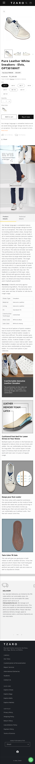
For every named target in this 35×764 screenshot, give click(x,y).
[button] (26, 3)
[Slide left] (2, 54)
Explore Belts (8, 698)
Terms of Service (9, 733)
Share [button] (5, 139)
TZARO (20, 760)
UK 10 (13, 90)
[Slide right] (33, 54)
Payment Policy (9, 729)
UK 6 (14, 86)
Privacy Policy (8, 712)
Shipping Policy (9, 716)
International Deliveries (12, 671)
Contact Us (7, 680)
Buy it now (26, 117)
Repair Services (9, 667)
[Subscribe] (28, 744)
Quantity (4, 98)
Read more (4, 130)
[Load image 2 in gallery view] (17, 54)
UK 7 (21, 85)
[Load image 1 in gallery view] (9, 54)
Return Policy (8, 721)
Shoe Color (4, 105)
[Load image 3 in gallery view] (26, 54)
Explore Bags (8, 694)
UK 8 (30, 86)
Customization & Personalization (15, 663)
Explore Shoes (8, 690)
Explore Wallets (9, 702)
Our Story (7, 659)
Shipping (12, 79)
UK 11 (23, 90)
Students (7, 676)
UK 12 (6, 94)
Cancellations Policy (10, 725)
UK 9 (6, 90)
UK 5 (5, 85)
